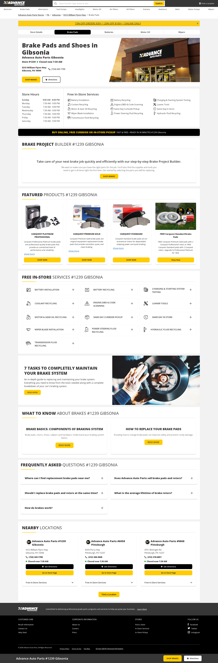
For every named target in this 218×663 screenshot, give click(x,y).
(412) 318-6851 (154, 557)
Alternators (43, 9)
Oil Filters (130, 9)
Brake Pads (25, 9)
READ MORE (32, 392)
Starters (146, 9)
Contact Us (22, 628)
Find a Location (109, 594)
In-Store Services (142, 628)
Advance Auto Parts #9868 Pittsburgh (167, 542)
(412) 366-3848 (95, 557)
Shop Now (175, 260)
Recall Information (26, 624)
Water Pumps (194, 9)
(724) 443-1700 (36, 557)
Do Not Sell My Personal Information (109, 648)
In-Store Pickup (141, 632)
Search (159, 3)
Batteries (8, 9)
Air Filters (114, 9)
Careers (75, 628)
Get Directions (51, 566)
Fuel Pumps (61, 9)
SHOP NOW (42, 260)
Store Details (36, 32)
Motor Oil (97, 9)
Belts (177, 9)
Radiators (163, 9)
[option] (42, 233)
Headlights (79, 9)
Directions (52, 79)
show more (29, 254)
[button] (50, 290)
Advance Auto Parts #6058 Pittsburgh (108, 542)
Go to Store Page (49, 573)
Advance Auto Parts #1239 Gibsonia (49, 542)
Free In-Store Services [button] (36, 582)
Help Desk (22, 632)
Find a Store (140, 624)
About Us (76, 624)
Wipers (211, 9)
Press (74, 632)
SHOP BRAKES (31, 79)
